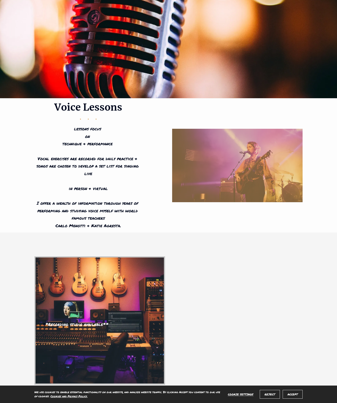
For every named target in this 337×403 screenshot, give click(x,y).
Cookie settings (240, 394)
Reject (270, 394)
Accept (292, 394)
